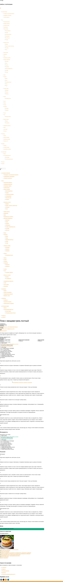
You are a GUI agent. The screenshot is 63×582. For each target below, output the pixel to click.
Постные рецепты (3, 326)
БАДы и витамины (6, 137)
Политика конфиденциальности (8, 574)
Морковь (7, 93)
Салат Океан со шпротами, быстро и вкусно (9, 549)
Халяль (7, 39)
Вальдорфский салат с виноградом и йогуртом (10, 555)
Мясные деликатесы (7, 59)
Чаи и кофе (5, 129)
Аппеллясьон (6, 187)
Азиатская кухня (3, 328)
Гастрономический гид (7, 155)
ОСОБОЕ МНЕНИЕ (4, 11)
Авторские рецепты (7, 21)
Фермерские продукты (7, 125)
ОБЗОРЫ (3, 143)
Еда (3, 180)
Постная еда (8, 197)
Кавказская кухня (10, 328)
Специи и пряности (6, 17)
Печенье (7, 47)
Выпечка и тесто (6, 42)
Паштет (7, 223)
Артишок (7, 90)
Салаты (5, 104)
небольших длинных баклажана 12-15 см (9, 344)
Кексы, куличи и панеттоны (11, 205)
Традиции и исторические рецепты (9, 13)
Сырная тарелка (8, 116)
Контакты (4, 572)
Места (5, 153)
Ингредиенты (3, 529)
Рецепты (3, 161)
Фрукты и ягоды (6, 119)
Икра (6, 63)
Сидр (6, 85)
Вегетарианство (8, 30)
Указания (7, 529)
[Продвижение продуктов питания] (22, 382)
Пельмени (7, 66)
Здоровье (3, 133)
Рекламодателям (5, 570)
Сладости (5, 106)
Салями (7, 70)
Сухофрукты (7, 122)
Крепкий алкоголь (9, 239)
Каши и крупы (6, 52)
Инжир (7, 276)
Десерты (7, 108)
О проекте (4, 567)
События (5, 145)
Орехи (5, 96)
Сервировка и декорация (7, 15)
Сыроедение (8, 196)
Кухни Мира (7, 157)
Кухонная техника (6, 147)
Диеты (5, 135)
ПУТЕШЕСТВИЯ (5, 306)
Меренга (7, 266)
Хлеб (4, 127)
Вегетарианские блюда (13, 326)
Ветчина (7, 61)
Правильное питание (7, 139)
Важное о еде (7, 295)
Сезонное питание (8, 34)
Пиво (6, 83)
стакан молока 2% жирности (7, 346)
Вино (6, 78)
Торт (6, 49)
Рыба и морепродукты (9, 68)
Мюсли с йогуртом (4, 557)
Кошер (7, 32)
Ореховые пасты (8, 98)
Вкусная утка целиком (4, 551)
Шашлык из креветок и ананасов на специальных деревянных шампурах (15, 553)
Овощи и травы (6, 88)
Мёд (5, 214)
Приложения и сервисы (9, 303)
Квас (6, 80)
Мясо (5, 232)
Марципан (5, 54)
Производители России (11, 312)
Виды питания (7, 189)
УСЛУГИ (3, 163)
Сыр (4, 114)
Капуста (7, 249)
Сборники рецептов (7, 23)
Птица (5, 259)
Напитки (5, 76)
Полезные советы (6, 25)
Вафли (7, 44)
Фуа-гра (7, 230)
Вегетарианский (3, 330)
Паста (5, 101)
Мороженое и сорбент (7, 57)
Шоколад (6, 286)
